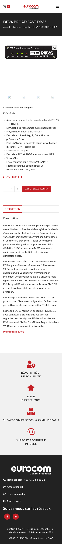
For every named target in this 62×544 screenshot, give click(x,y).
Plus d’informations (13, 331)
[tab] (31, 209)
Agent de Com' (45, 538)
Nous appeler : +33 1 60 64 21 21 (26, 479)
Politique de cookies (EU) (41, 532)
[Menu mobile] (57, 6)
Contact (11, 528)
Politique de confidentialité (39, 528)
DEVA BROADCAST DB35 (45, 27)
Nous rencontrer (17, 493)
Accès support (15, 486)
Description (12, 209)
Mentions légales (17, 532)
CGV (20, 528)
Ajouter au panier (36, 189)
